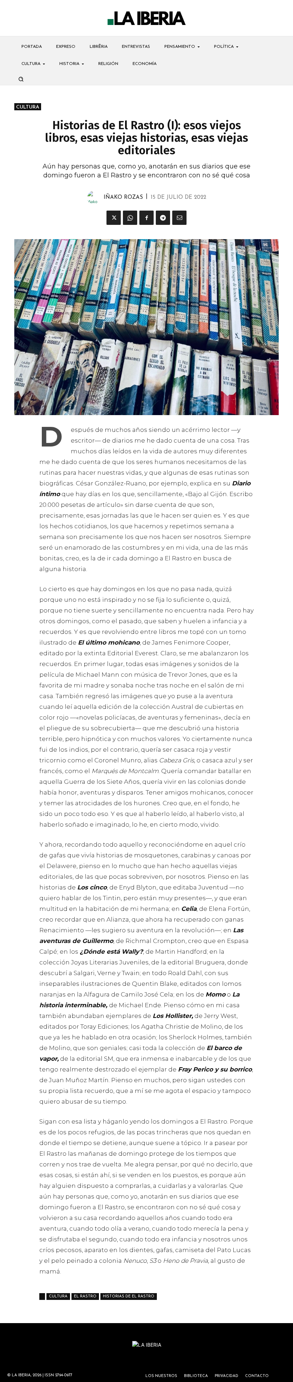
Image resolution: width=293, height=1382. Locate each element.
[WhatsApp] (130, 218)
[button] (20, 78)
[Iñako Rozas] (95, 198)
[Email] (179, 218)
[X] (113, 218)
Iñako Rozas (123, 197)
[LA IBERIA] (146, 18)
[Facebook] (146, 218)
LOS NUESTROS (161, 1376)
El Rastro (85, 1296)
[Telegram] (163, 218)
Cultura (58, 1296)
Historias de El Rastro (128, 1296)
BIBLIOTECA (196, 1376)
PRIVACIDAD (226, 1376)
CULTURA (27, 107)
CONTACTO (257, 1376)
